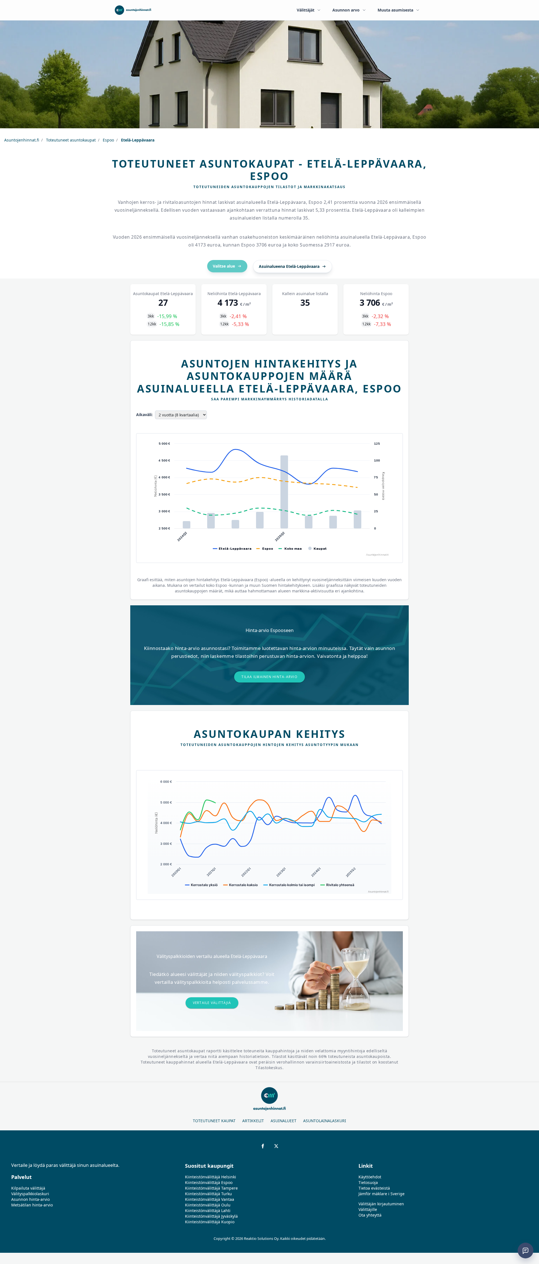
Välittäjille (367, 1209)
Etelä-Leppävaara (137, 140)
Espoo (108, 140)
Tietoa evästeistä (374, 1188)
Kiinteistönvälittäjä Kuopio (209, 1221)
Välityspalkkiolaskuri (30, 1193)
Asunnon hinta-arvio (30, 1199)
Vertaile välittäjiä (212, 1002)
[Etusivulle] (133, 10)
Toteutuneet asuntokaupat (70, 140)
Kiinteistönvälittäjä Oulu (207, 1205)
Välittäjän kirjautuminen (381, 1203)
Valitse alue (224, 266)
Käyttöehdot (369, 1176)
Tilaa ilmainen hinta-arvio (269, 676)
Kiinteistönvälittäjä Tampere (211, 1188)
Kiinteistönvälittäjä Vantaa (209, 1199)
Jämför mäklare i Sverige (381, 1193)
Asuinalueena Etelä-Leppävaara (289, 266)
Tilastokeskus (268, 1067)
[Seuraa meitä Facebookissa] (263, 1146)
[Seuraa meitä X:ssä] (276, 1146)
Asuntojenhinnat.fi (21, 140)
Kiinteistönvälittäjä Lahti (207, 1210)
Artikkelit (253, 1120)
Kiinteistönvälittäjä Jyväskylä (211, 1216)
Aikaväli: (144, 414)
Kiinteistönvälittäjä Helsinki (210, 1176)
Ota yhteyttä (370, 1215)
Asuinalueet (283, 1120)
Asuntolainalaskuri (324, 1120)
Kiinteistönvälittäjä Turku (208, 1193)
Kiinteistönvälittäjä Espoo (208, 1182)
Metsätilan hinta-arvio (32, 1205)
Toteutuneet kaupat (214, 1120)
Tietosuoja (368, 1182)
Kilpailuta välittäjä (28, 1188)
